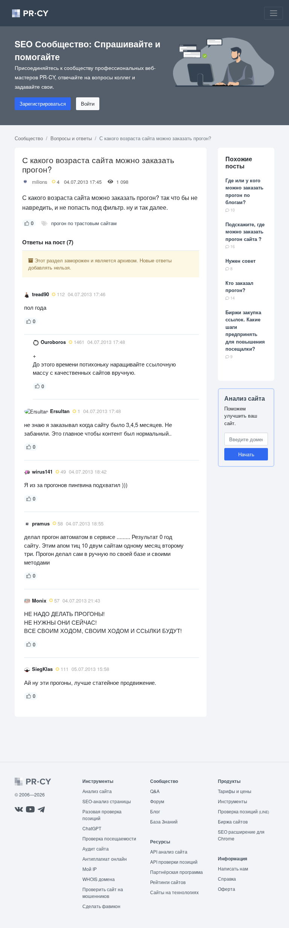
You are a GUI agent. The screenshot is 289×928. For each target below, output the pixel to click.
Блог (155, 811)
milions (39, 181)
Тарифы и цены (234, 791)
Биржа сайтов (233, 821)
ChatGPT (91, 828)
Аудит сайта (95, 848)
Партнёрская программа (176, 872)
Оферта (226, 889)
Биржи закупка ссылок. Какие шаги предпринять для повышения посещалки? (245, 331)
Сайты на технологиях (174, 892)
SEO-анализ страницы (106, 801)
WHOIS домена (98, 879)
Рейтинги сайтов (168, 882)
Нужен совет (240, 260)
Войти (87, 103)
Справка (227, 878)
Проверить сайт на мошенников (102, 892)
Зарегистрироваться (43, 103)
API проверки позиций (174, 861)
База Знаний (164, 821)
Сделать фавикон (101, 906)
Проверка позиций (243, 811)
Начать (246, 454)
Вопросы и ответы (71, 138)
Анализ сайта (244, 398)
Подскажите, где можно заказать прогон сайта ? (245, 231)
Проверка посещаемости (109, 838)
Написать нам (233, 868)
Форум (157, 801)
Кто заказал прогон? (239, 286)
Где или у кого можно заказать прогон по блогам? (244, 191)
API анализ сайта (168, 851)
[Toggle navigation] (273, 13)
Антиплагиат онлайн (104, 858)
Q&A (155, 791)
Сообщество (29, 138)
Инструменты (232, 801)
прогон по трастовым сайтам (84, 223)
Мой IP (89, 869)
